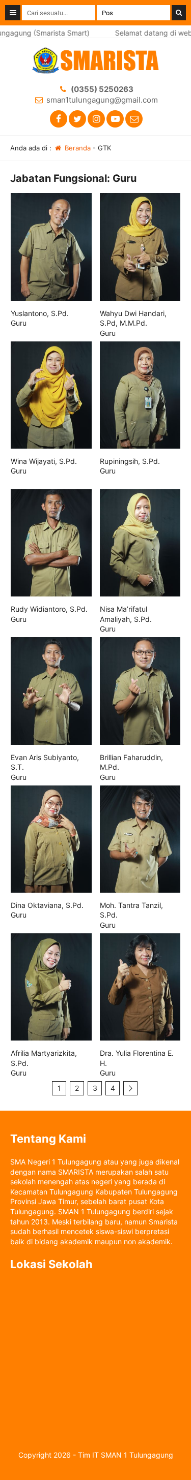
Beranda (77, 148)
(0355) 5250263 (102, 89)
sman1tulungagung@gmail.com (102, 100)
